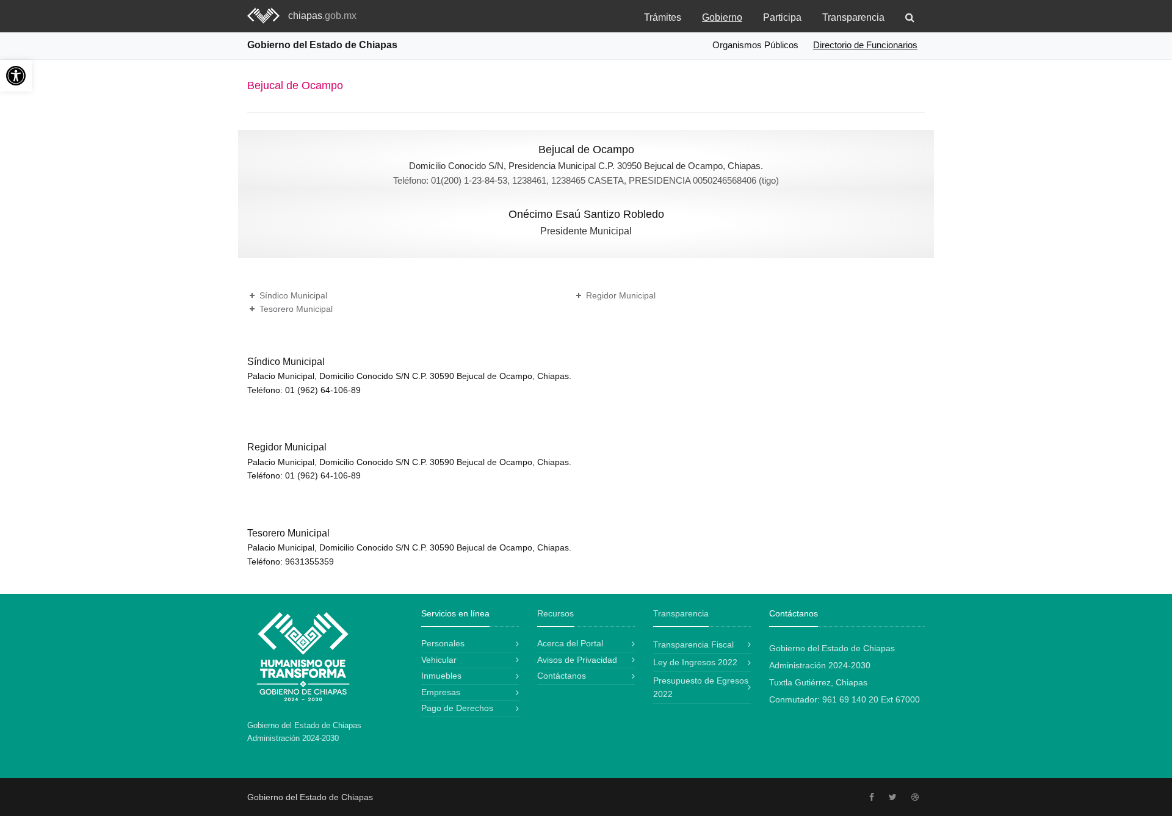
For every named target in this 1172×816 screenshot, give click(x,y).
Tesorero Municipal (296, 309)
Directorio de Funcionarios (865, 45)
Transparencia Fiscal (693, 644)
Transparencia (853, 17)
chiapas (322, 15)
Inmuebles (441, 676)
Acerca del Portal (570, 643)
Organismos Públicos (755, 45)
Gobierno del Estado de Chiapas (322, 45)
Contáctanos (561, 676)
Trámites (662, 17)
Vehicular (439, 660)
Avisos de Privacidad (577, 660)
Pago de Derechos (457, 708)
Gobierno (722, 17)
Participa (782, 17)
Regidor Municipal (621, 295)
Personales (443, 643)
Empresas (440, 692)
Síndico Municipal (293, 295)
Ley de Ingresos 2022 (695, 662)
